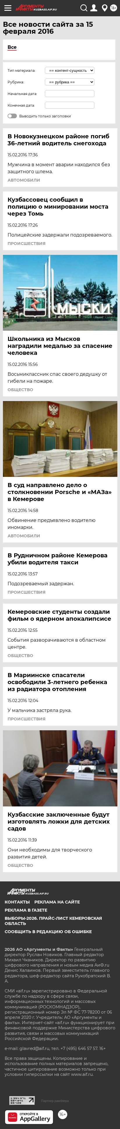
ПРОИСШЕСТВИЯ (26, 243)
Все (12, 47)
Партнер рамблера (55, 1101)
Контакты (17, 902)
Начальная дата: (22, 94)
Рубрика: (16, 82)
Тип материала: (22, 70)
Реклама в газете (26, 910)
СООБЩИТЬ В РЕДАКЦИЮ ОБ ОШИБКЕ (48, 931)
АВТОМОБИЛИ (24, 180)
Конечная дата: (21, 105)
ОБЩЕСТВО (20, 390)
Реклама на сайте (57, 902)
